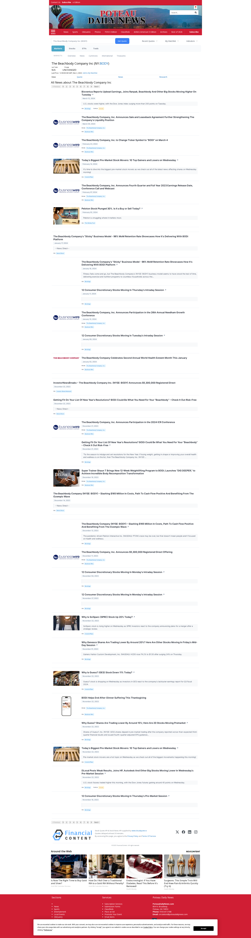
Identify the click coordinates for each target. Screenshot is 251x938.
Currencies (93, 56)
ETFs (84, 48)
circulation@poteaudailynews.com (173, 914)
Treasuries (121, 56)
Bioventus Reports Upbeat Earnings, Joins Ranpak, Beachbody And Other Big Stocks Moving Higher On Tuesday (139, 93)
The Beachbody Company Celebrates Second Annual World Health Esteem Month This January (134, 357)
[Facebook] (183, 835)
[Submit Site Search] (195, 12)
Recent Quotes (148, 41)
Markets (58, 48)
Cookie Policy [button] (148, 927)
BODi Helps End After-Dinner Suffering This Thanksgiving (114, 697)
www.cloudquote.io (139, 830)
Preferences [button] (48, 930)
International (107, 56)
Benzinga (87, 108)
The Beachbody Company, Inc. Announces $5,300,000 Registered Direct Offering (127, 552)
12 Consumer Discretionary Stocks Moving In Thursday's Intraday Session (124, 290)
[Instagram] (195, 835)
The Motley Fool (90, 223)
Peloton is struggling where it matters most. (102, 218)
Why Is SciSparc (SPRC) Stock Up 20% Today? (108, 617)
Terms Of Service (149, 836)
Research (163, 77)
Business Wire (89, 131)
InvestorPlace (89, 177)
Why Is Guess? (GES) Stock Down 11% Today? (108, 672)
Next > (96, 86)
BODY (104, 63)
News (82, 56)
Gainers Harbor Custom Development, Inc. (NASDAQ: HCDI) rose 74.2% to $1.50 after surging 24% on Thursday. (133, 654)
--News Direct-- (62, 248)
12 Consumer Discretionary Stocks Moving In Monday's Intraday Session (123, 572)
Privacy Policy (132, 836)
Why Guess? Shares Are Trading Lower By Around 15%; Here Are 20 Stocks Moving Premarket (135, 723)
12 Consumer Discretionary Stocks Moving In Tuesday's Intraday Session (123, 335)
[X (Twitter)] (177, 835)
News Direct (60, 253)
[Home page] (125, 12)
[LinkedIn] (189, 835)
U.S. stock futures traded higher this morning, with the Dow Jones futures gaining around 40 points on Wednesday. (134, 782)
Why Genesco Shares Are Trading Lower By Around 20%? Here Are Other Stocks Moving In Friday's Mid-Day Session (139, 644)
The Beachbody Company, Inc (96, 560)
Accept (203, 928)
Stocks (72, 48)
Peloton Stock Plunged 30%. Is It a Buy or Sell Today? (112, 208)
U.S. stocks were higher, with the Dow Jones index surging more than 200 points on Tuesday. (125, 104)
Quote (79, 77)
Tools (95, 48)
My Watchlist (170, 41)
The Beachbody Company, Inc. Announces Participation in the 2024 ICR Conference (128, 422)
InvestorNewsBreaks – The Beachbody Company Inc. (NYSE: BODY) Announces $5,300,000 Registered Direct (114, 382)
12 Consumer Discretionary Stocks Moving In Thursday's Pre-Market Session (126, 796)
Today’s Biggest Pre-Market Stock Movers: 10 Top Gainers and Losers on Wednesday (130, 160)
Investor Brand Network (64, 391)
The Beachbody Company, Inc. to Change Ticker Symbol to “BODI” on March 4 (125, 140)
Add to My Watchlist (90, 73)
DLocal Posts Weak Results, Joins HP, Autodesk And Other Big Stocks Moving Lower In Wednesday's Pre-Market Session (137, 772)
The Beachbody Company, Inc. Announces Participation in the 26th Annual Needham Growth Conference (133, 314)
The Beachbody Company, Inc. (96, 128)
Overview (72, 56)
